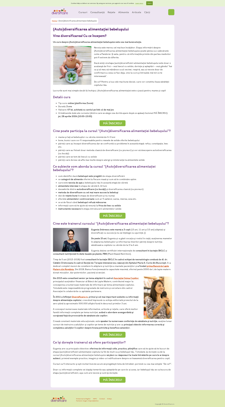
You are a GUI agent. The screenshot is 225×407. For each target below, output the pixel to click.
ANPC (95, 399)
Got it (149, 3)
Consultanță (97, 12)
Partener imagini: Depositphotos (87, 401)
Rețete (111, 12)
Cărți (147, 12)
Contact (102, 399)
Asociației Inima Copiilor (126, 278)
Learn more (139, 3)
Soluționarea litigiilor (83, 399)
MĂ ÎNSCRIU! (112, 123)
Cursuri (83, 12)
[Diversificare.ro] (60, 11)
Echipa (109, 399)
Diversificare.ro (80, 296)
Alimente (123, 12)
